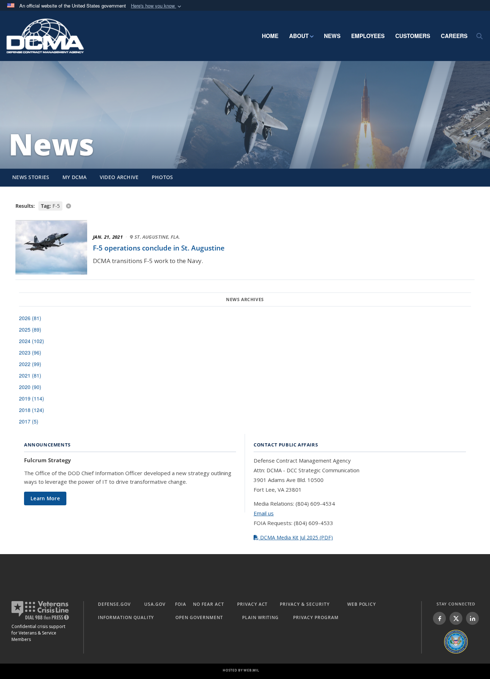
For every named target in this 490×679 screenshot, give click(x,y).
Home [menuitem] (270, 36)
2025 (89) (30, 329)
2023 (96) (30, 352)
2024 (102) (31, 341)
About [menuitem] (298, 36)
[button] (157, 6)
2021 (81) (30, 375)
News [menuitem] (332, 36)
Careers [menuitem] (454, 36)
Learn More (45, 498)
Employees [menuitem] (368, 36)
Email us (264, 513)
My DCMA (74, 177)
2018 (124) (31, 409)
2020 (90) (30, 386)
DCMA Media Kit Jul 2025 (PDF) (296, 537)
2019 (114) (31, 398)
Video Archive (119, 177)
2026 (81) (30, 318)
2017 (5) (28, 421)
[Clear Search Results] (245, 205)
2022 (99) (30, 363)
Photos (162, 177)
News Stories (31, 177)
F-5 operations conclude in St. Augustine (159, 248)
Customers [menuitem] (412, 36)
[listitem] (439, 618)
